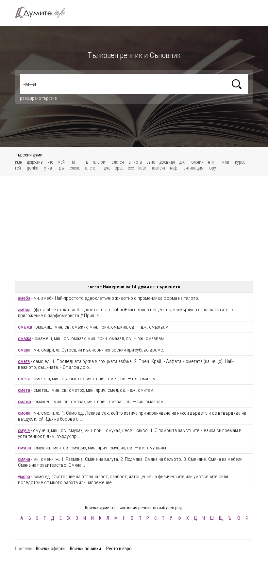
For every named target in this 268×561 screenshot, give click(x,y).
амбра (24, 310)
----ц (84, 162)
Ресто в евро (119, 548)
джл (183, 162)
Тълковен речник (44, 12)
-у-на (47, 168)
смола (24, 413)
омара (24, 350)
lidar (142, 168)
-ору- (212, 168)
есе (131, 168)
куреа (240, 162)
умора (24, 477)
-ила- (225, 162)
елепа (75, 168)
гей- (18, 168)
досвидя (167, 162)
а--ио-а (135, 162)
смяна (24, 459)
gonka (32, 168)
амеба (24, 298)
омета (24, 379)
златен (117, 162)
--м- (72, 162)
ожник (197, 162)
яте (50, 162)
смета (24, 390)
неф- (174, 168)
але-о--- (92, 168)
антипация (193, 168)
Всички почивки (85, 548)
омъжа (25, 327)
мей (61, 162)
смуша (24, 448)
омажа (24, 338)
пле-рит (100, 162)
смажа (24, 402)
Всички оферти (50, 548)
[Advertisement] (134, 228)
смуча (24, 430)
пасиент (158, 168)
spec (119, 168)
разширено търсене (38, 98)
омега (24, 361)
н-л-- (212, 162)
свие (150, 162)
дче (107, 168)
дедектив (35, 162)
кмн (18, 162)
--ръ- (61, 168)
